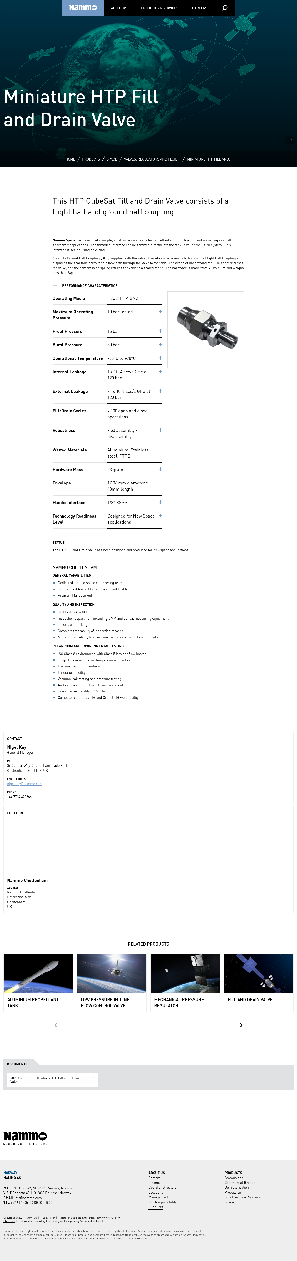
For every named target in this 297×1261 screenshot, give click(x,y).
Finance (154, 1182)
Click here (9, 1221)
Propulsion (233, 1192)
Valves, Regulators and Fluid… (152, 159)
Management (158, 1197)
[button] (241, 1025)
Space (112, 159)
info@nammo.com (28, 1197)
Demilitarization (237, 1187)
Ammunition (234, 1177)
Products (91, 159)
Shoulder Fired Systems (243, 1197)
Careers (199, 7)
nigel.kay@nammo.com (24, 783)
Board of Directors (162, 1187)
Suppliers (155, 1206)
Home (70, 159)
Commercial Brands (240, 1182)
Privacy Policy (47, 1217)
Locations (155, 1192)
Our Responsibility (162, 1202)
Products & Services (159, 7)
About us (119, 7)
